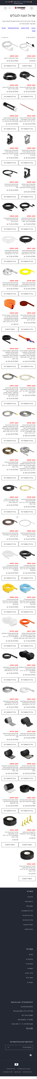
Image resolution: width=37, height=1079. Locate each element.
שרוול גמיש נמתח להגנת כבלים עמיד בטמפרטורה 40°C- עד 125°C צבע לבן (11, 252)
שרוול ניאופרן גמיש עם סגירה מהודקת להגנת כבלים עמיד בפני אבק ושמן (10, 801)
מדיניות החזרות (28, 915)
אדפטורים (29, 959)
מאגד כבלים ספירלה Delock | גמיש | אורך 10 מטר (10, 88)
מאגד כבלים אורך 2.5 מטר (11, 58)
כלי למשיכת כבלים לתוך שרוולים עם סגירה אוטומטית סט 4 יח (27, 833)
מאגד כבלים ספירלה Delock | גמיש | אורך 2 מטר (27, 88)
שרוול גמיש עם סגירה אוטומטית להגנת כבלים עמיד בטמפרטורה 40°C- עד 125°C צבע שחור (27, 568)
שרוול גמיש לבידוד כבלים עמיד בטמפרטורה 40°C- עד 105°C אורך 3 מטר (10, 500)
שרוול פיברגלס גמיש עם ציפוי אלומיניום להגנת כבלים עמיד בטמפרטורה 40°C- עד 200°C (10, 284)
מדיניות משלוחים (27, 911)
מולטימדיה (29, 964)
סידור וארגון (25, 28)
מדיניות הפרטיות (27, 1072)
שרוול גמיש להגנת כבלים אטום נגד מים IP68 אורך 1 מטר (11, 185)
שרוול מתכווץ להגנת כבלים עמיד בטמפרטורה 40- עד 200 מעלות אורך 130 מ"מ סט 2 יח (10, 119)
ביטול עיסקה (29, 929)
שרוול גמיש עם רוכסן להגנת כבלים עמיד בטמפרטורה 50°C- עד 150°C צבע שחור (10, 669)
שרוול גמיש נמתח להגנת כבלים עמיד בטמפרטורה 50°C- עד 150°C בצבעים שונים (27, 284)
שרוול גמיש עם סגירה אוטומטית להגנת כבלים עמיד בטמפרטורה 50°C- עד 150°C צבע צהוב (10, 602)
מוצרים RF (29, 978)
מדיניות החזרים (11, 1068)
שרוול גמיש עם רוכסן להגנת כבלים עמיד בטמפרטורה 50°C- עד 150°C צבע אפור (10, 702)
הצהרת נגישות (28, 925)
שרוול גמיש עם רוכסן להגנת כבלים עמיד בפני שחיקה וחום (27, 734)
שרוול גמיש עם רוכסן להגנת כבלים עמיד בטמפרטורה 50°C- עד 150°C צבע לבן (27, 702)
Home (33, 28)
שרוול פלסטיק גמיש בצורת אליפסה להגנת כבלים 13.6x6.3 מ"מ (11, 219)
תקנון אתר (29, 906)
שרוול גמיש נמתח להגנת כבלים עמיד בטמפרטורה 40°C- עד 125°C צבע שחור (28, 252)
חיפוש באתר (29, 901)
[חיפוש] (9, 8)
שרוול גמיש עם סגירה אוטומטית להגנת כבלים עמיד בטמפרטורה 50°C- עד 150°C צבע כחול (27, 602)
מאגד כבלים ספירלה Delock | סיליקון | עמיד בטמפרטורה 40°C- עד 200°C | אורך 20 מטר (27, 119)
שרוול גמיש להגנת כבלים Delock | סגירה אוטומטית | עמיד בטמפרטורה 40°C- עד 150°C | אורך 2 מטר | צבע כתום (27, 636)
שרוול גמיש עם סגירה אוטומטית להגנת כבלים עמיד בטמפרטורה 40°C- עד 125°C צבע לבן (10, 568)
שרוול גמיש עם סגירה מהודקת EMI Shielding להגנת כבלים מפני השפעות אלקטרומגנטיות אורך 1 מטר (10, 768)
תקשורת (30, 968)
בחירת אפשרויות (10, 66)
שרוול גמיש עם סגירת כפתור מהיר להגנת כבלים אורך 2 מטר (10, 735)
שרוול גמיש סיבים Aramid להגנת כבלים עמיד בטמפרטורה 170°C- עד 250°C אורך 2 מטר (27, 501)
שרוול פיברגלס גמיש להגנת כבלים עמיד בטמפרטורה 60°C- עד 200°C (28, 534)
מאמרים (30, 982)
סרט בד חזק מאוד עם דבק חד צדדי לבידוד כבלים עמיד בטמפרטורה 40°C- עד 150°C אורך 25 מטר (27, 868)
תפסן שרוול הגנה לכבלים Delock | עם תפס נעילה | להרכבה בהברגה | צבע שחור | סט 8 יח (10, 152)
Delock (24, 1068)
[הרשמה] (8, 1047)
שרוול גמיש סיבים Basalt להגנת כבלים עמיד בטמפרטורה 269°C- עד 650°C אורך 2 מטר (10, 464)
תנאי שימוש (17, 1072)
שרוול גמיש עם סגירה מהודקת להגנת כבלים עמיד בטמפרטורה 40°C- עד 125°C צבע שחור (27, 670)
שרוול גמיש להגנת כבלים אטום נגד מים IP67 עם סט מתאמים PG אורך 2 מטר (28, 219)
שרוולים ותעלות (13, 28)
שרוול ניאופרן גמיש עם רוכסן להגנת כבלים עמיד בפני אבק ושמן (27, 801)
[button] (31, 8)
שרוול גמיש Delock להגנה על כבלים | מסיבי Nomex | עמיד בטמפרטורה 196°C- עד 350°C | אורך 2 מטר (27, 390)
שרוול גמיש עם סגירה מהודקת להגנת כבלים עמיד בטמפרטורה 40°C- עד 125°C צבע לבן (10, 636)
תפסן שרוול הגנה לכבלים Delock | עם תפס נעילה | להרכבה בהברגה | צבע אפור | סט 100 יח (27, 152)
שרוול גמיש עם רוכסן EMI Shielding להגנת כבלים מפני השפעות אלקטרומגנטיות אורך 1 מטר (27, 768)
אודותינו (30, 897)
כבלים (31, 954)
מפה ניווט (29, 1028)
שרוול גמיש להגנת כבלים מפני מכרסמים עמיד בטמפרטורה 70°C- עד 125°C (10, 534)
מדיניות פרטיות (28, 920)
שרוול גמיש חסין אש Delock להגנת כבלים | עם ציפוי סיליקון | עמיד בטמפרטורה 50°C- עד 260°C (27, 317)
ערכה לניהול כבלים (30, 58)
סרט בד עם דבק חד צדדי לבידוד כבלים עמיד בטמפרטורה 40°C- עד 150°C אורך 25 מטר (10, 834)
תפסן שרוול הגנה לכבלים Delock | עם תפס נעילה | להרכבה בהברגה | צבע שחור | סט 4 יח (27, 186)
